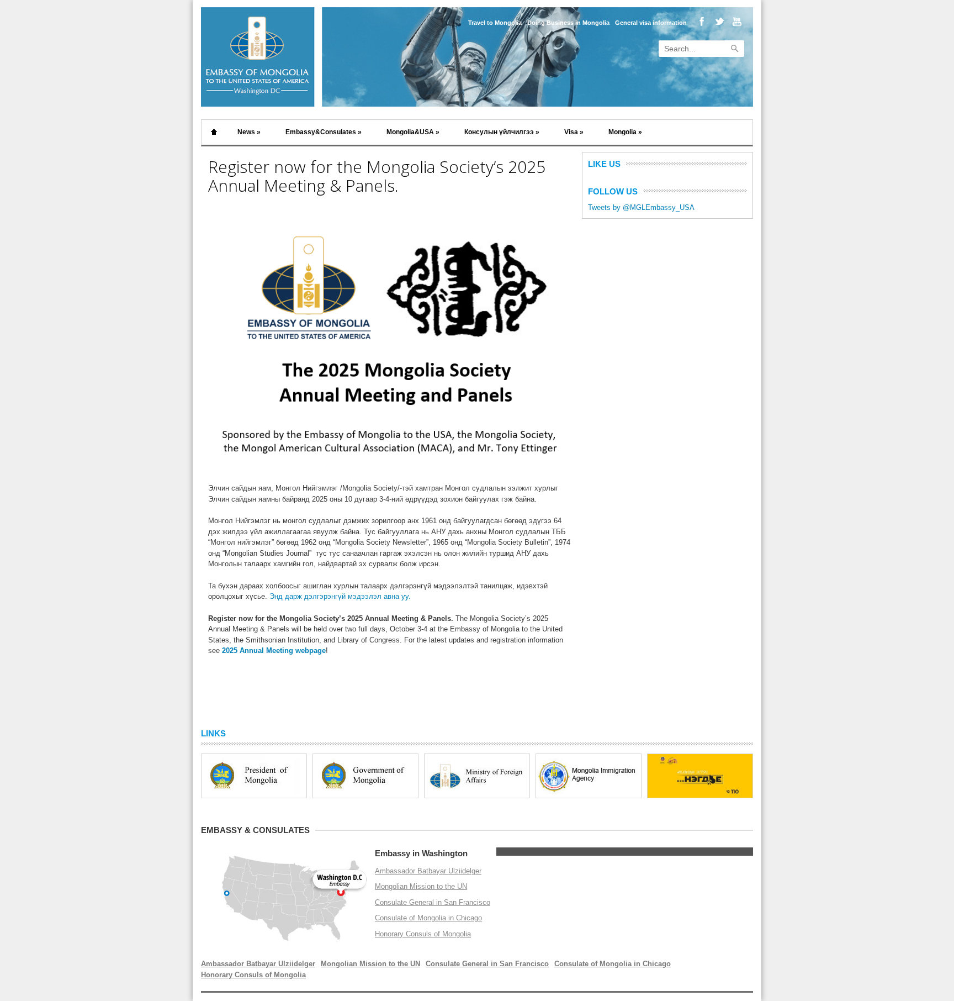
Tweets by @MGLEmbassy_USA (641, 207)
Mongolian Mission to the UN (421, 886)
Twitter (718, 22)
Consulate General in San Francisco (432, 902)
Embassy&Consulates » (323, 132)
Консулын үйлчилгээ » (501, 132)
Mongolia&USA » (412, 132)
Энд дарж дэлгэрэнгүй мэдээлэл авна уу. (340, 596)
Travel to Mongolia (495, 22)
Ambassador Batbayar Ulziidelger (428, 871)
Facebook (701, 22)
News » (249, 132)
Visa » (574, 132)
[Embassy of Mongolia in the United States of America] (259, 104)
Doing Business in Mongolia (568, 22)
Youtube (734, 22)
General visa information (651, 22)
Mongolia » (625, 132)
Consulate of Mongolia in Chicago (428, 918)
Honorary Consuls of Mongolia (423, 934)
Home (214, 132)
